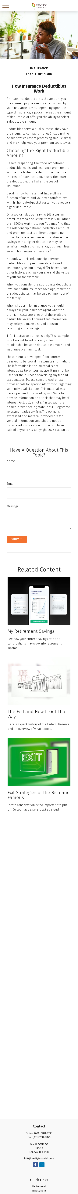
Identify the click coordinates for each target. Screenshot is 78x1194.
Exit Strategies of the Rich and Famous (39, 795)
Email (10, 483)
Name (11, 461)
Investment (39, 1190)
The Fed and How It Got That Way (37, 714)
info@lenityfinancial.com (39, 1158)
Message (13, 506)
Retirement (39, 1186)
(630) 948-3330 (43, 1133)
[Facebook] (35, 1164)
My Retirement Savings (31, 631)
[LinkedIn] (41, 1164)
